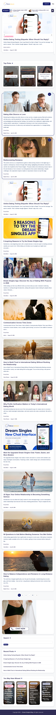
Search (6, 638)
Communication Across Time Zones (17, 323)
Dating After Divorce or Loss (14, 114)
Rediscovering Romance (13, 160)
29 (32, 595)
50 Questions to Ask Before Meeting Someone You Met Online (27, 534)
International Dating (8, 36)
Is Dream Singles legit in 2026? (20, 10)
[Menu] (53, 3)
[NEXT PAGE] (36, 595)
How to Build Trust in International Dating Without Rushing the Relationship (24, 670)
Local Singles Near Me (28, 76)
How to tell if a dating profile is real (40, 10)
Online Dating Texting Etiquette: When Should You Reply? (26, 39)
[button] (46, 3)
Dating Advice (8, 683)
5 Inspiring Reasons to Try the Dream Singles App (22, 241)
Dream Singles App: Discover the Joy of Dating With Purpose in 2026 (22, 662)
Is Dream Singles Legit (11, 76)
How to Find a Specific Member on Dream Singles (45, 76)
